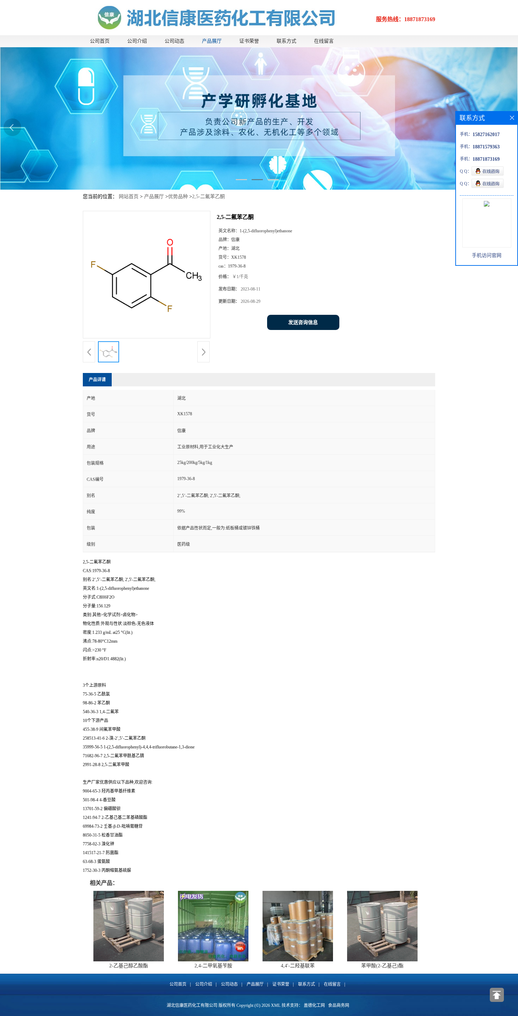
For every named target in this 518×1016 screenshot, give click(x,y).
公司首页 (100, 41)
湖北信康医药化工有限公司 (192, 1005)
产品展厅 (212, 41)
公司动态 (174, 41)
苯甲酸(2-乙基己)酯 (382, 965)
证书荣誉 (249, 41)
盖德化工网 (314, 1005)
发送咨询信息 (303, 322)
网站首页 (128, 196)
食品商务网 (338, 1005)
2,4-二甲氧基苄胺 (213, 965)
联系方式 (286, 41)
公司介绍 (137, 41)
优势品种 (178, 196)
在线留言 (324, 41)
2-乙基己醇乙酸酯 (128, 965)
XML (275, 1005)
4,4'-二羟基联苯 (298, 965)
